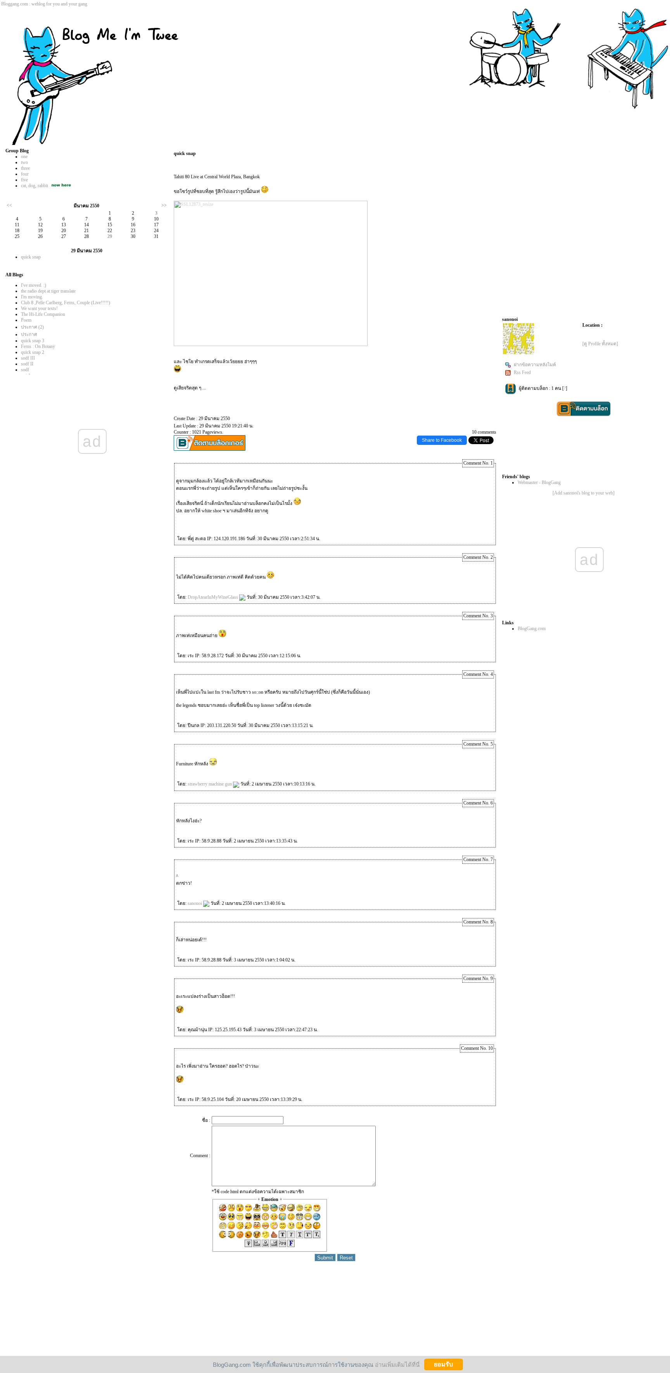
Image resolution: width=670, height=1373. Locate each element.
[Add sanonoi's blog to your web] (584, 493)
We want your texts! (39, 308)
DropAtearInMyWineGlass (213, 597)
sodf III (28, 358)
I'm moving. (32, 297)
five (24, 180)
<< (9, 205)
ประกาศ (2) (32, 327)
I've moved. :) (33, 285)
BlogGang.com (532, 628)
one (24, 156)
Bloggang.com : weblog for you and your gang (44, 4)
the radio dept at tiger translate (48, 291)
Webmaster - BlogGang (539, 482)
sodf (25, 369)
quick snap (31, 257)
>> (164, 205)
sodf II (27, 364)
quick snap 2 (32, 352)
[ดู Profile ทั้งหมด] (600, 343)
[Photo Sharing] (271, 344)
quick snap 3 (32, 340)
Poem (26, 320)
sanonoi (195, 903)
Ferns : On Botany (38, 346)
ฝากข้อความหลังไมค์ (535, 364)
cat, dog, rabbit (34, 185)
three (25, 168)
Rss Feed (522, 372)
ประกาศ (29, 334)
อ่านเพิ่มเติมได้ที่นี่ (397, 1364)
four (25, 174)
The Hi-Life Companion (43, 314)
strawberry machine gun (210, 784)
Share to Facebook (442, 440)
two (24, 162)
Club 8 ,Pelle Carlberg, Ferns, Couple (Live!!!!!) (65, 302)
